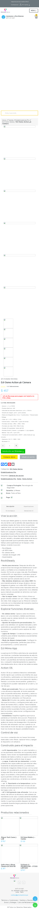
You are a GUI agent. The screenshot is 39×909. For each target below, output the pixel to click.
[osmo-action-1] (19, 141)
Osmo (19, 479)
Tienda (10, 120)
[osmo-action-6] (19, 302)
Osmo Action (27, 479)
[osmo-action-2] (19, 174)
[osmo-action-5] (19, 270)
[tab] (10, 506)
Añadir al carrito (28, 457)
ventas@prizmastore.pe (19, 895)
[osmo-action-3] (19, 206)
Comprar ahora (9, 457)
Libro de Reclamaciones (26, 902)
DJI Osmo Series (8, 122)
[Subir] (35, 890)
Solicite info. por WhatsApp (12, 451)
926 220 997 (10, 18)
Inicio (4, 120)
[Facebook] (19, 882)
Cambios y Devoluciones (28, 900)
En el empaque (10, 510)
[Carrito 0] (36, 17)
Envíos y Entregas (10, 902)
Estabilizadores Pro (22, 120)
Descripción (10, 506)
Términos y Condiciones (9, 900)
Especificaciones (29, 506)
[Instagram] (23, 882)
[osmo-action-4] (19, 238)
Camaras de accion (16, 475)
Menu (33, 10)
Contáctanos (15, 4)
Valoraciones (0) (28, 510)
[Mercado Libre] (15, 881)
